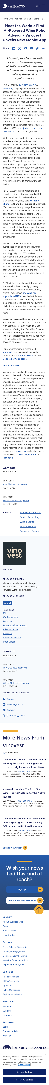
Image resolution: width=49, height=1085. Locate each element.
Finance (35, 531)
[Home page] (14, 6)
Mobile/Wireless (28, 526)
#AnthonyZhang (10, 617)
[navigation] (43, 6)
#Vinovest (8, 621)
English (7, 603)
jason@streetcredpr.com (15, 484)
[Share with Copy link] (37, 48)
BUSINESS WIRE (27, 85)
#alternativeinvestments (15, 625)
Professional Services (30, 512)
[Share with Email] (31, 48)
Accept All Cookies (24, 1080)
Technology (34, 517)
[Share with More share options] (43, 48)
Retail (22, 517)
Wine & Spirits (27, 521)
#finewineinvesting (12, 637)
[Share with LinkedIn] (13, 48)
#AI (4, 613)
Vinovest (11, 699)
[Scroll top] (39, 909)
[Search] (37, 6)
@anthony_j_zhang (16, 715)
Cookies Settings (24, 1072)
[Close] (45, 1054)
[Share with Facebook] (25, 48)
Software (24, 531)
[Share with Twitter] (19, 48)
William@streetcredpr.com (16, 500)
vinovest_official (15, 704)
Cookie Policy (24, 1064)
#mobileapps (9, 641)
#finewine (7, 633)
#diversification (10, 629)
